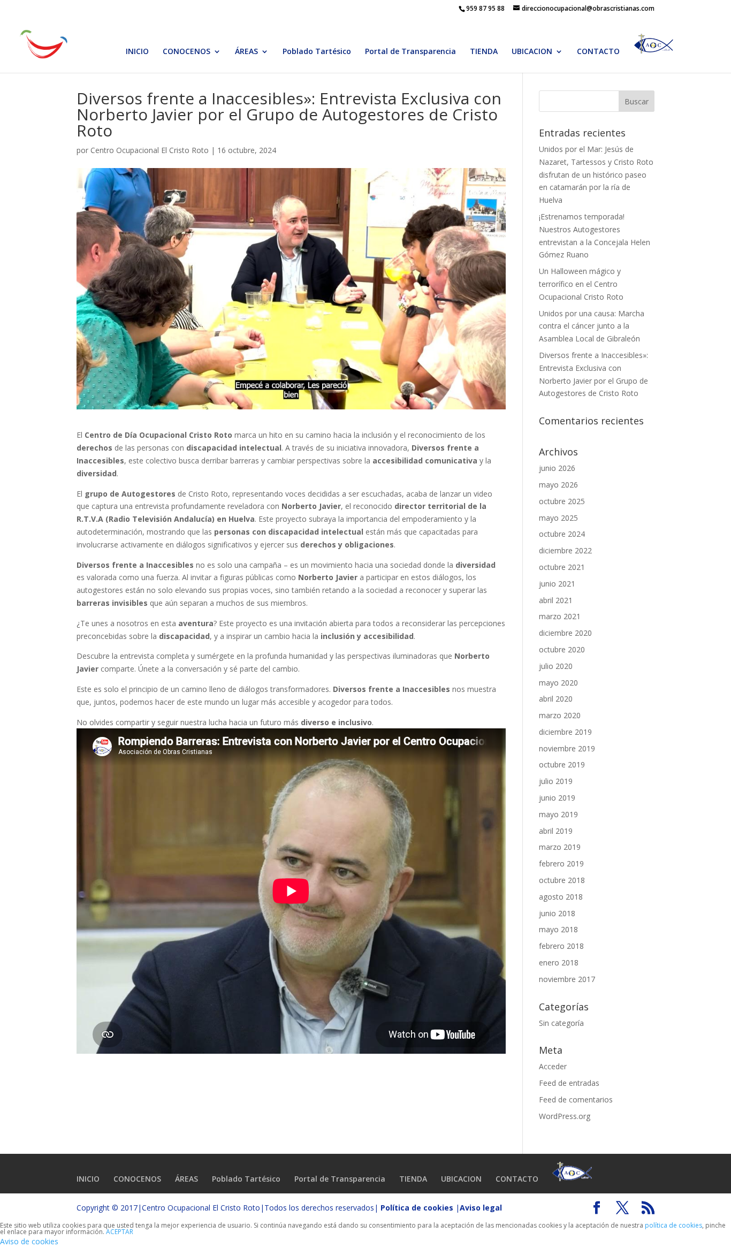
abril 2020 (556, 699)
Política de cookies (416, 1208)
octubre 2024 (562, 534)
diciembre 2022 (565, 550)
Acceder (553, 1066)
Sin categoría (561, 1023)
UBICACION (532, 52)
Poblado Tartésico (317, 52)
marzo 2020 (560, 715)
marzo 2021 (560, 616)
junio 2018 (557, 913)
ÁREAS (246, 52)
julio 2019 (556, 781)
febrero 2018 (561, 946)
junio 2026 (557, 468)
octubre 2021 (562, 567)
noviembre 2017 (567, 979)
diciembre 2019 (565, 732)
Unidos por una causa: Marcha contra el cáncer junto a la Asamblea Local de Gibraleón (591, 326)
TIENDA (484, 52)
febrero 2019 (561, 863)
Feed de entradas (569, 1083)
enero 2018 (558, 962)
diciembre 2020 (565, 633)
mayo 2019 (558, 814)
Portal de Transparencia (410, 52)
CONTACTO (598, 52)
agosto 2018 (561, 897)
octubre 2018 (562, 880)
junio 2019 (557, 798)
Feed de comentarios (576, 1099)
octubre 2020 (562, 649)
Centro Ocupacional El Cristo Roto (149, 150)
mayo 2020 (558, 683)
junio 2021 (557, 584)
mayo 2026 (558, 485)
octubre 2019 (562, 764)
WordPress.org (564, 1116)
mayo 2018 (558, 929)
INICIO (137, 52)
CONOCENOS (186, 52)
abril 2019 (556, 831)
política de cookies (673, 1225)
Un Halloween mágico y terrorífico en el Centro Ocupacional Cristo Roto (581, 284)
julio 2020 (556, 666)
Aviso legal (481, 1208)
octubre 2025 (562, 501)
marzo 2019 (560, 847)
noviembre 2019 (567, 748)
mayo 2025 (558, 518)
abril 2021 (556, 600)
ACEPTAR (119, 1231)
